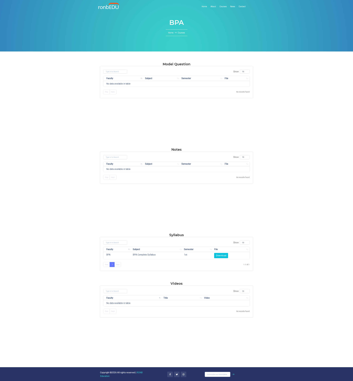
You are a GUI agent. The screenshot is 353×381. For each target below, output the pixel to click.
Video (207, 298)
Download (221, 255)
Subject (148, 78)
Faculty (109, 78)
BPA (108, 254)
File (226, 78)
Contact (242, 6)
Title (166, 298)
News (232, 6)
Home (204, 6)
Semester (186, 78)
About (213, 6)
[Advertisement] (82, 128)
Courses (223, 6)
